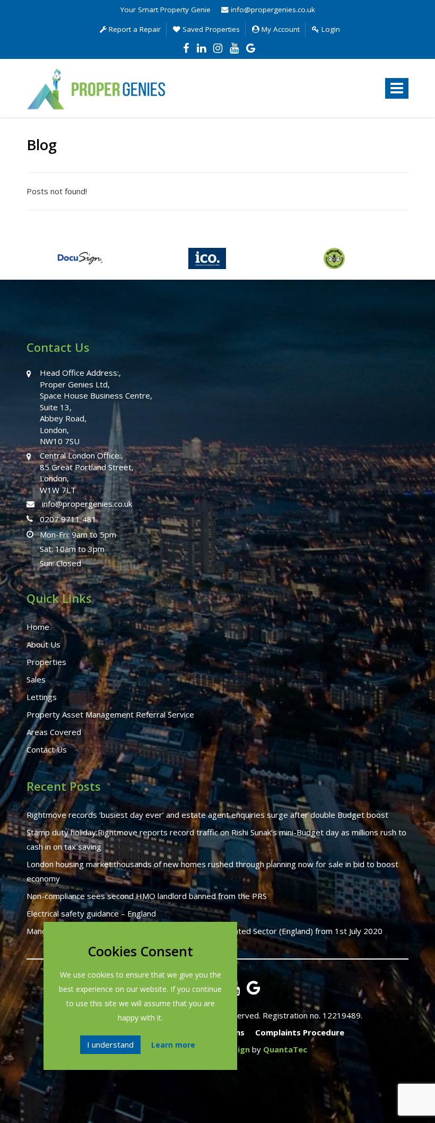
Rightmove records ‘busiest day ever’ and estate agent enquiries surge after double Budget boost (207, 814)
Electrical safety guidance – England (91, 913)
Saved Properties (210, 29)
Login (329, 29)
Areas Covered (54, 732)
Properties (46, 661)
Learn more (173, 1045)
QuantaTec (285, 1049)
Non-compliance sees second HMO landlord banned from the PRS (147, 896)
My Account (279, 29)
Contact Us (47, 749)
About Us (43, 644)
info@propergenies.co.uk (272, 9)
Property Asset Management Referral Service (110, 714)
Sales (36, 679)
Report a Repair (134, 29)
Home (38, 626)
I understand (110, 1044)
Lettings (42, 697)
